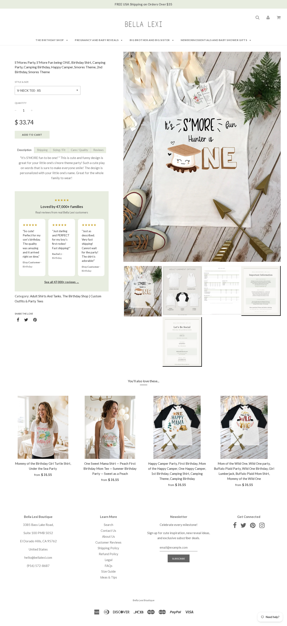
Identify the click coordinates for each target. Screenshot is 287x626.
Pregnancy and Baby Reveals (97, 40)
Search (108, 525)
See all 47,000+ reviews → (61, 282)
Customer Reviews (108, 542)
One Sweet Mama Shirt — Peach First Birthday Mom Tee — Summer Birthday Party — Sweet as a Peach (110, 468)
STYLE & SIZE (22, 82)
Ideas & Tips (108, 577)
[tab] (24, 150)
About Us (108, 536)
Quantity (20, 103)
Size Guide (108, 571)
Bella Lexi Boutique (143, 600)
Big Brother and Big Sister (150, 40)
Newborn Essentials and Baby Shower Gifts (214, 40)
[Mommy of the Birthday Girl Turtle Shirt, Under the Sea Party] (43, 427)
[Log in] (268, 17)
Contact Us (108, 530)
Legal (108, 560)
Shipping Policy (108, 548)
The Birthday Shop (50, 40)
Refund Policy (108, 554)
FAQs (108, 566)
